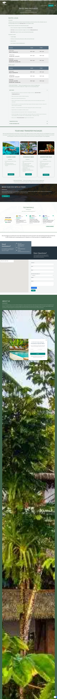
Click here (12, 29)
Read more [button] (17, 223)
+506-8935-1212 (20, 244)
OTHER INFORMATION (14, 123)
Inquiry (32, 281)
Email (32, 266)
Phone (32, 270)
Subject (32, 277)
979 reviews (10, 220)
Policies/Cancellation (20, 117)
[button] (51, 6)
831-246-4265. (30, 27)
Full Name (32, 262)
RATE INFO (11, 90)
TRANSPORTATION (13, 121)
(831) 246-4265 (37, 92)
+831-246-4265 (20, 245)
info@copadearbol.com (34, 29)
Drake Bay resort (22, 23)
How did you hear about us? (35, 273)
